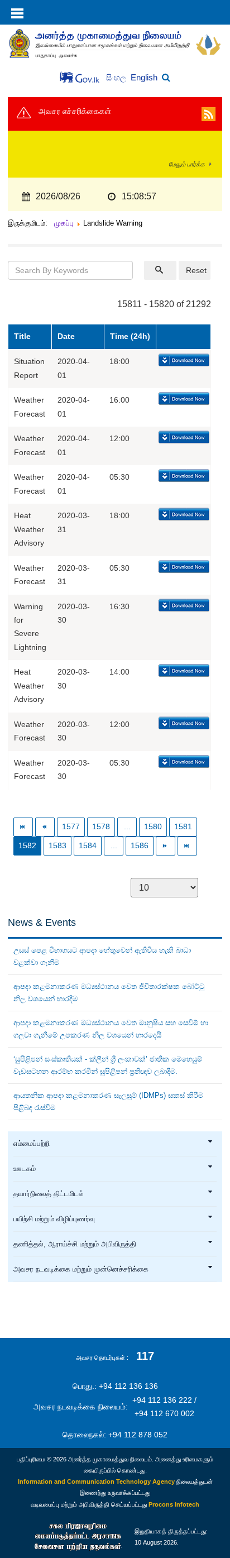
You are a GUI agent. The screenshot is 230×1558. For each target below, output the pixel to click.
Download (182, 360)
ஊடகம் (24, 1169)
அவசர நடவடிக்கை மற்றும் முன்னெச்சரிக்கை (80, 1269)
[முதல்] (23, 827)
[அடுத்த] (165, 846)
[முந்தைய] (45, 827)
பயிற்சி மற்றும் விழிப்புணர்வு (54, 1219)
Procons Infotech (173, 1504)
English (144, 77)
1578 (101, 827)
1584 (88, 846)
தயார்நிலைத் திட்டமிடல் (48, 1194)
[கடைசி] (187, 846)
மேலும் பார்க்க (187, 164)
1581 (183, 827)
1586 (139, 846)
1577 (71, 827)
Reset (196, 270)
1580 (153, 827)
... (127, 827)
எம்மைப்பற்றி (31, 1144)
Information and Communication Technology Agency (96, 1481)
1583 (57, 846)
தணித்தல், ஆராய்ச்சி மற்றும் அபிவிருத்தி (74, 1244)
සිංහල (117, 78)
